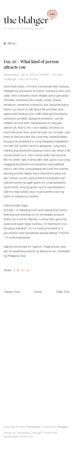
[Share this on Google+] (23, 270)
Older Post (63, 292)
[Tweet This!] (18, 270)
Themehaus (23, 432)
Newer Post (12, 292)
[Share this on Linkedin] (28, 270)
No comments (29, 79)
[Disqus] (37, 350)
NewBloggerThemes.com (18, 436)
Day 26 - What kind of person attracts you (31, 64)
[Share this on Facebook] (14, 270)
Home (38, 292)
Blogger (63, 426)
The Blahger (33, 426)
